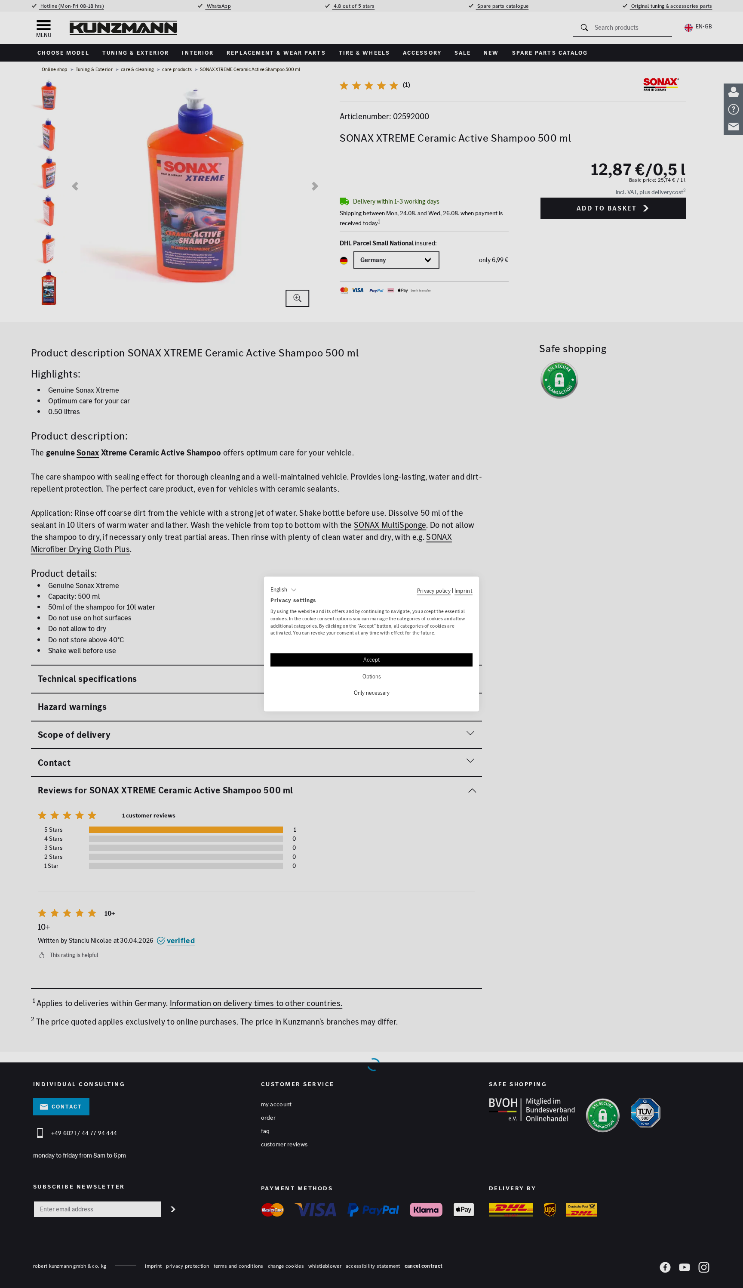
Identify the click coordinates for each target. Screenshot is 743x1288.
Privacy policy (434, 590)
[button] (283, 590)
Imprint (463, 590)
